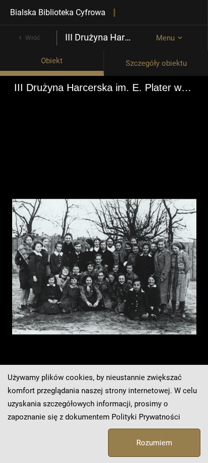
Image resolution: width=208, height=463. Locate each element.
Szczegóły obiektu (156, 63)
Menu (165, 38)
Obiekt (52, 60)
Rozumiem (154, 442)
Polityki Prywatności (146, 417)
